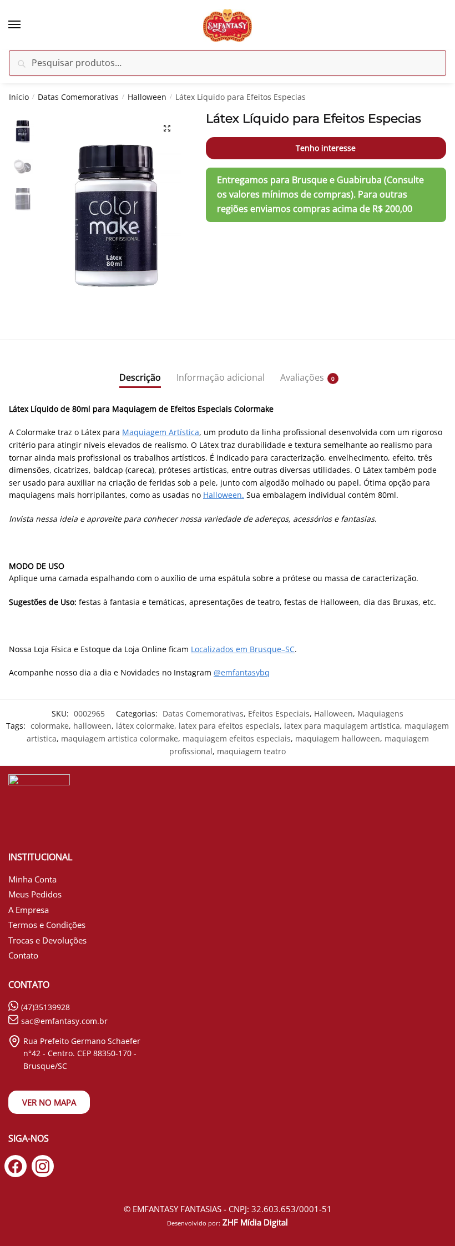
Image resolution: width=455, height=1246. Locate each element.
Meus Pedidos (35, 894)
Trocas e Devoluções (47, 940)
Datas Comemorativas (78, 97)
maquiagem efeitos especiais (237, 738)
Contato (23, 955)
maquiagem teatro (251, 751)
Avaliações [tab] (302, 377)
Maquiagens (380, 713)
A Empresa (28, 909)
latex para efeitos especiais (229, 725)
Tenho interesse (326, 148)
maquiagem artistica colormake (119, 738)
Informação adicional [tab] (220, 377)
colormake (50, 725)
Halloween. (223, 495)
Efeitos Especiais (279, 713)
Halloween (147, 97)
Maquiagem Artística (160, 432)
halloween (92, 725)
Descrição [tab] (140, 377)
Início (19, 97)
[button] (167, 128)
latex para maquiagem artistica (342, 725)
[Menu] (25, 25)
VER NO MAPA (49, 1102)
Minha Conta (32, 879)
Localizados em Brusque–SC (243, 649)
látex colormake (145, 725)
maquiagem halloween (337, 738)
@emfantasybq (242, 672)
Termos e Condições (46, 924)
